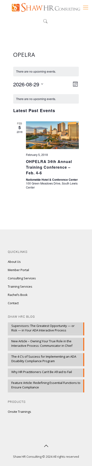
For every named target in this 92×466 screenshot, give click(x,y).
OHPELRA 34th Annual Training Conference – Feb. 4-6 (49, 167)
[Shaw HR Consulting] (46, 7)
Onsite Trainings (19, 411)
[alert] (46, 99)
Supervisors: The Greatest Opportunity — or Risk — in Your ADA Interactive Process (43, 328)
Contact (13, 303)
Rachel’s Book (18, 295)
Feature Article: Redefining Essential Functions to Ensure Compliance (45, 385)
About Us (14, 261)
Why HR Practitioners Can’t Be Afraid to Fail (41, 372)
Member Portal (18, 270)
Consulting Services (22, 278)
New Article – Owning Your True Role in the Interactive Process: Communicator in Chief (41, 343)
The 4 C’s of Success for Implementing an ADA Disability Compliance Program (43, 358)
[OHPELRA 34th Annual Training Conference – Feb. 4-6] (52, 135)
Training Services (20, 286)
